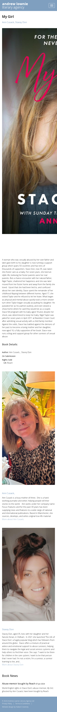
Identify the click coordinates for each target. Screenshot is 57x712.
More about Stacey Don (12, 664)
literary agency (15, 5)
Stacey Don (21, 22)
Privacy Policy (7, 703)
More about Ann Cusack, (13, 519)
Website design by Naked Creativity (15, 707)
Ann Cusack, (8, 22)
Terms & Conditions (22, 703)
